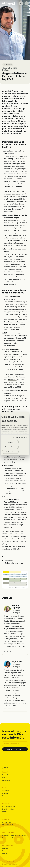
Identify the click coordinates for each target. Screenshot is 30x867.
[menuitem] (5, 767)
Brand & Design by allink (9, 864)
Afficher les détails (19, 437)
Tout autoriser (10, 452)
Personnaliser (9, 447)
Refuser (10, 442)
